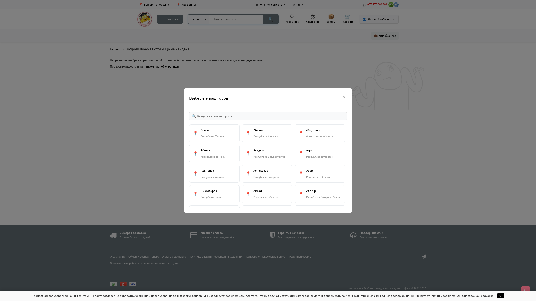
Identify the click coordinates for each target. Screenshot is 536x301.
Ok (500, 296)
